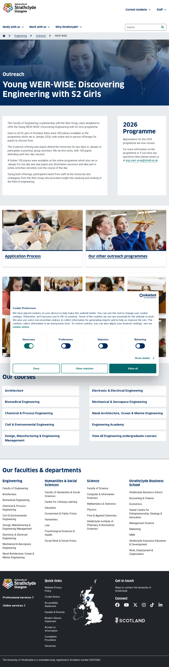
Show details (142, 358)
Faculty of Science (97, 488)
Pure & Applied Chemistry (102, 515)
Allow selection (84, 368)
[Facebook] (119, 605)
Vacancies (50, 646)
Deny (36, 368)
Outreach (41, 35)
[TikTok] (154, 605)
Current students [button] (137, 9)
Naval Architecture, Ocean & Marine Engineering (127, 413)
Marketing (135, 529)
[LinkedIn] (163, 605)
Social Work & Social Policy (60, 540)
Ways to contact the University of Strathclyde (133, 589)
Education (50, 507)
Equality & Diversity (55, 612)
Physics (91, 509)
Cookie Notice (52, 596)
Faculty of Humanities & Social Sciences (62, 494)
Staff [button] (160, 9)
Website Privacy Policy (53, 589)
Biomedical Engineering (22, 402)
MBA (132, 534)
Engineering (21, 35)
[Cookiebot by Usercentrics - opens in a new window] (141, 296)
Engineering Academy (108, 424)
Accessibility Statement (51, 604)
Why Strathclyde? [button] (66, 27)
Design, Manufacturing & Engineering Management (32, 438)
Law (47, 525)
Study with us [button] (11, 27)
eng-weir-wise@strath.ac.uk (142, 160)
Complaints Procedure (51, 638)
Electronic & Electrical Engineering (117, 390)
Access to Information (51, 629)
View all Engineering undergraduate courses (124, 436)
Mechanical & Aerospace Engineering (119, 402)
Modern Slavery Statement (53, 620)
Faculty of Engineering (15, 488)
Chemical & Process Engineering (29, 413)
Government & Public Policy (61, 513)
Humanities (51, 519)
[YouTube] (128, 605)
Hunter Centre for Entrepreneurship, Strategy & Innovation (145, 513)
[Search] (162, 27)
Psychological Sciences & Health (60, 533)
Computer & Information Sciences (100, 496)
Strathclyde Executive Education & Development (147, 542)
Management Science (141, 523)
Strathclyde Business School (145, 492)
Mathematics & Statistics (101, 503)
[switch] (66, 345)
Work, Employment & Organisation (141, 552)
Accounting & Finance (141, 498)
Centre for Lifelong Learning (61, 501)
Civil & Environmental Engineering (29, 424)
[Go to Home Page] (3, 35)
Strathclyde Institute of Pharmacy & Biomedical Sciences (100, 525)
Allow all (133, 368)
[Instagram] (146, 605)
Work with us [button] (37, 27)
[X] (137, 605)
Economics (135, 504)
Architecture (14, 390)
